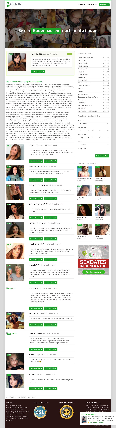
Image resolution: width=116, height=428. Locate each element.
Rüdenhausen (52, 145)
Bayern (15, 397)
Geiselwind (93, 77)
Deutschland (22, 397)
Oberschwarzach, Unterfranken (93, 97)
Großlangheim (93, 80)
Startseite (82, 4)
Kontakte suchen (102, 156)
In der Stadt (82, 148)
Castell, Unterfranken (93, 58)
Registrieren (104, 4)
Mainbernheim (93, 94)
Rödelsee (93, 72)
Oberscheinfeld (93, 75)
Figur (79, 141)
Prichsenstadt (93, 69)
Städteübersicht (93, 4)
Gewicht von (82, 134)
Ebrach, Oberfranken (93, 105)
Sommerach (93, 108)
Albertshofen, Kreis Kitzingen (93, 111)
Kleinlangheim (93, 66)
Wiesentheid (93, 60)
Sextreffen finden (50, 161)
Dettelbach (93, 103)
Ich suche (81, 121)
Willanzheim (93, 100)
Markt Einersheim (93, 86)
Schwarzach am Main (93, 83)
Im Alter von (82, 128)
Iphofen (93, 89)
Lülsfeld (93, 91)
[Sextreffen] (14, 4)
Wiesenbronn (93, 63)
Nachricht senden (37, 72)
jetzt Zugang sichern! (96, 422)
